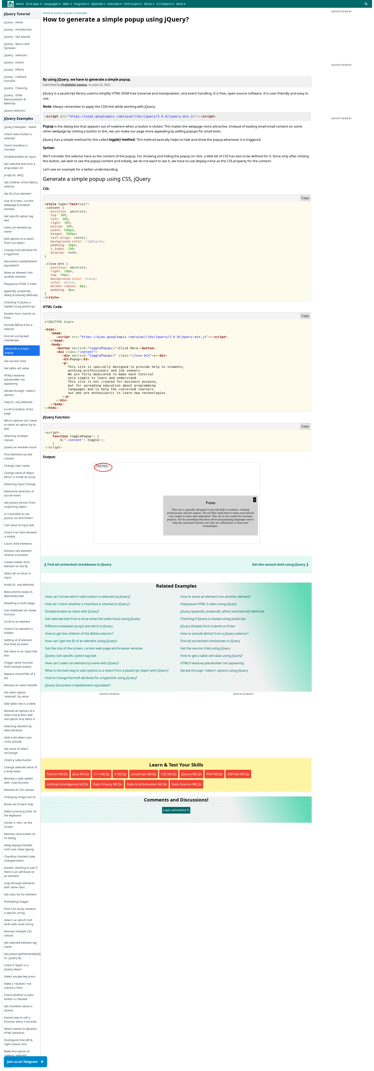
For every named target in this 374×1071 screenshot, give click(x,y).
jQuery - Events (14, 62)
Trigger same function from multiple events (18, 664)
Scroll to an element (17, 621)
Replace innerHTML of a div (19, 676)
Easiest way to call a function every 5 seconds (20, 1019)
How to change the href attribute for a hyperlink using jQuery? (91, 678)
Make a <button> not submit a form (17, 986)
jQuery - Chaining (15, 88)
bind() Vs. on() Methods (19, 584)
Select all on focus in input (17, 575)
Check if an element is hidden (18, 631)
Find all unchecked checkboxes (16, 338)
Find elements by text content (18, 456)
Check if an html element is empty (20, 534)
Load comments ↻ (176, 810)
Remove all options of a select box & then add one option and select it (19, 715)
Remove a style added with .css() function (18, 780)
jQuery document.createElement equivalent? (78, 685)
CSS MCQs (168, 774)
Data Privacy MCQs (107, 784)
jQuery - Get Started (17, 36)
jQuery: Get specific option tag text (70, 656)
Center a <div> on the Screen (18, 825)
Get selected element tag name (20, 944)
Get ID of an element (17, 193)
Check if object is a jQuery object (16, 967)
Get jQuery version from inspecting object (19, 504)
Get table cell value (16, 368)
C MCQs (120, 774)
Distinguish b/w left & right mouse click (18, 1042)
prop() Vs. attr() (13, 175)
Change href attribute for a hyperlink (20, 252)
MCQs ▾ (149, 4)
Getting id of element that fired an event (18, 642)
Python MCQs (57, 774)
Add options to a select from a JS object (19, 241)
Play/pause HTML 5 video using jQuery (208, 604)
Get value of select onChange (16, 751)
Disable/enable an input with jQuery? (72, 611)
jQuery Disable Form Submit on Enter (207, 626)
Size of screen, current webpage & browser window (19, 205)
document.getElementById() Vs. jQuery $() (21, 956)
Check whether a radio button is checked (19, 997)
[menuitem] (21, 4)
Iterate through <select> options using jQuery (214, 670)
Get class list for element (20, 894)
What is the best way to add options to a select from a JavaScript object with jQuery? (107, 670)
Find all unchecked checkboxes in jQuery (79, 564)
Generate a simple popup (17, 350)
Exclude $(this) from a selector (18, 327)
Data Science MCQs (186, 784)
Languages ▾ (52, 4)
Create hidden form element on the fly (17, 564)
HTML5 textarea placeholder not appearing (14, 379)
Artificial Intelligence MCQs (67, 784)
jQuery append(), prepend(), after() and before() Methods (222, 611)
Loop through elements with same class (19, 885)
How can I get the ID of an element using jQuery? (81, 641)
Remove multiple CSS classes (18, 933)
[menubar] (101, 4)
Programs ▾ (81, 4)
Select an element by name (17, 229)
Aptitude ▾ (98, 4)
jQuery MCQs (191, 774)
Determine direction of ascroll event (19, 493)
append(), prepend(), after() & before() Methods (21, 293)
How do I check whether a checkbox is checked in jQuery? (87, 604)
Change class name (17, 465)
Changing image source (19, 797)
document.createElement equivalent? (20, 263)
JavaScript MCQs (143, 774)
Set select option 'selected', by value (16, 694)
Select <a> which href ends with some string (18, 922)
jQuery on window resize (20, 447)
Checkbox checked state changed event (19, 858)
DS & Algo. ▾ (34, 4)
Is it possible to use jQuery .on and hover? (18, 516)
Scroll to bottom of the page (18, 411)
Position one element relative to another (18, 553)
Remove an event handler (21, 685)
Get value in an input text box (20, 653)
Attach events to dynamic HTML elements (20, 1031)
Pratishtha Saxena (74, 85)
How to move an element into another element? (215, 596)
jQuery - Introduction (18, 29)
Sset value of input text (19, 525)
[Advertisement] (72, 48)
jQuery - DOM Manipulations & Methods (15, 99)
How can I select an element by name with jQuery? (82, 663)
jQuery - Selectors (15, 55)
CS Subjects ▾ (165, 4)
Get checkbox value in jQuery (18, 1008)
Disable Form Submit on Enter (19, 315)
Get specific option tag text (18, 218)
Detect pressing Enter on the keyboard (20, 813)
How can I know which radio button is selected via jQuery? (88, 596)
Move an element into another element (18, 274)
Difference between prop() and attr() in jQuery (79, 626)
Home (20, 4)
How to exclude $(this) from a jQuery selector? (214, 633)
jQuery (58, 13)
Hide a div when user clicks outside (18, 739)
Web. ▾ (67, 4)
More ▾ (180, 4)
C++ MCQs (102, 774)
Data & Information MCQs (147, 784)
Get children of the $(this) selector (20, 184)
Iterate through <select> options (20, 393)
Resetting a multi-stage (19, 603)
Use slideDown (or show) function (20, 612)
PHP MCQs (214, 774)
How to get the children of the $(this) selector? (79, 633)
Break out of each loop (18, 804)
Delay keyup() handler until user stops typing (19, 847)
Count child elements (18, 543)
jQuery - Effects (14, 69)
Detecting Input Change (20, 484)
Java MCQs (80, 774)
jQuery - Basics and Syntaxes (16, 46)
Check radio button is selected (18, 136)
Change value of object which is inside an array (19, 475)
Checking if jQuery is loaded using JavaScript (19, 304)
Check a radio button (17, 760)
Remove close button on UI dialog (19, 836)
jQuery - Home (13, 22)
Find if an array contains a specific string (20, 911)
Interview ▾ (114, 4)
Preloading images (16, 901)
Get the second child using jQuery (278, 564)
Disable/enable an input (20, 156)
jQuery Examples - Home (20, 127)
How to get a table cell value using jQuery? (211, 656)
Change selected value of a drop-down (20, 769)
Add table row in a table (19, 703)
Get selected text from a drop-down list (19, 166)
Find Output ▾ (133, 4)
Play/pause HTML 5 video (20, 284)
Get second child (15, 361)
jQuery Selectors (15, 110)
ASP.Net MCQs (238, 774)
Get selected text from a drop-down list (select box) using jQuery (92, 619)
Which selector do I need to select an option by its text (20, 424)
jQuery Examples (76, 13)
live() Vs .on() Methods (18, 402)
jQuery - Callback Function (15, 79)
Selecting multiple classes (16, 438)
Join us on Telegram (22, 1062)
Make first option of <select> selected (16, 1053)
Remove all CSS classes (19, 790)
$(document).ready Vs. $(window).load (18, 594)
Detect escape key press (19, 976)
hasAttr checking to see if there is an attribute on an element (20, 872)
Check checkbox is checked (16, 147)
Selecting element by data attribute (18, 728)
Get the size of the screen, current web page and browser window (94, 648)
